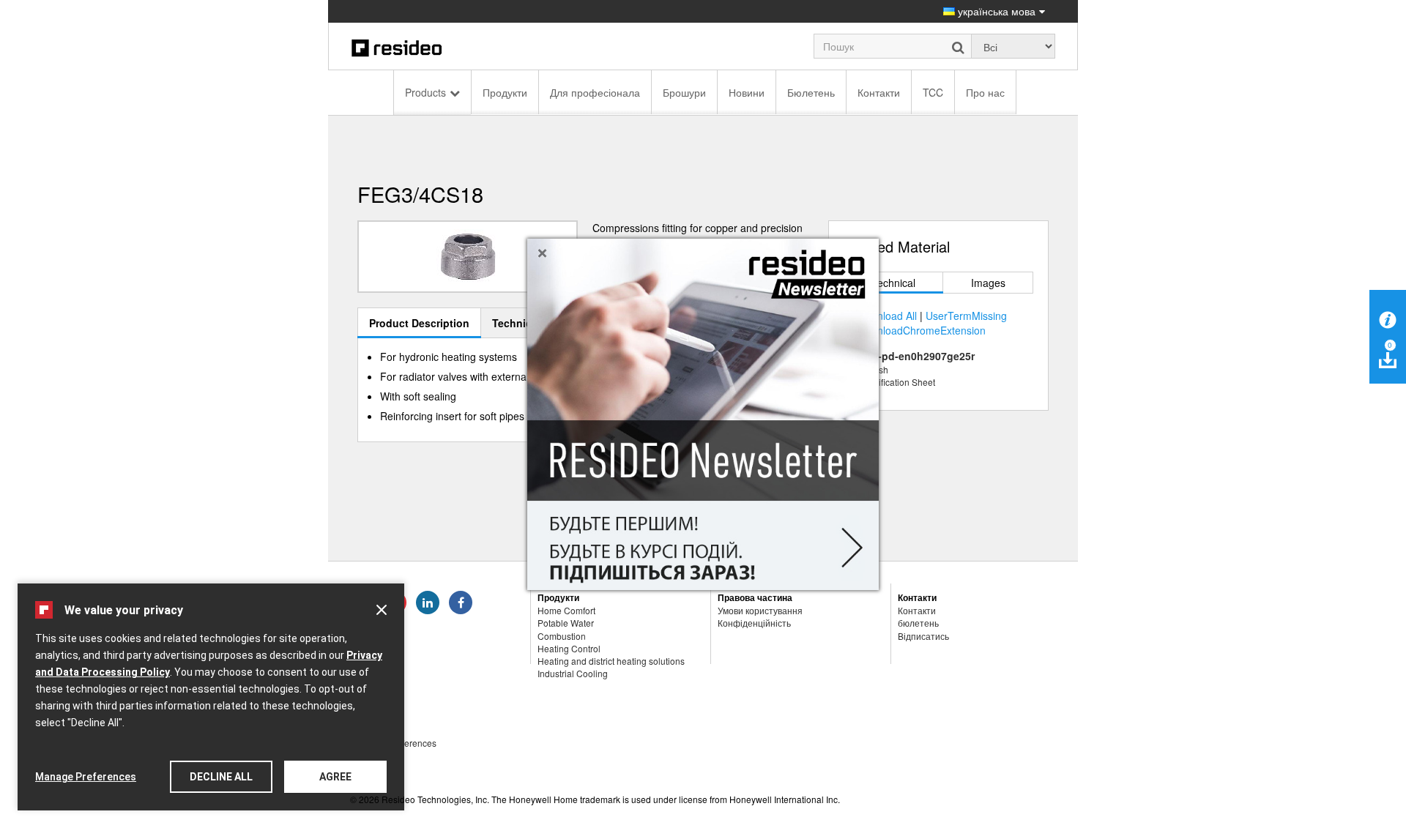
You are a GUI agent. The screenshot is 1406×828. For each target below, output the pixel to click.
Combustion (562, 636)
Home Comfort (566, 610)
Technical (893, 282)
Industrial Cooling (573, 673)
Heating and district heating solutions (611, 660)
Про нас (985, 92)
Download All (887, 315)
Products (425, 92)
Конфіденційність (754, 622)
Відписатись (923, 636)
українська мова (995, 11)
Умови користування (760, 610)
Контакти (879, 92)
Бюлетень (811, 92)
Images (988, 282)
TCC (933, 92)
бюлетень (918, 622)
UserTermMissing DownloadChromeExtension (932, 322)
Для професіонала (595, 92)
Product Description (419, 323)
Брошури (684, 92)
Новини (747, 92)
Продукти (505, 92)
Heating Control (569, 648)
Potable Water (566, 622)
